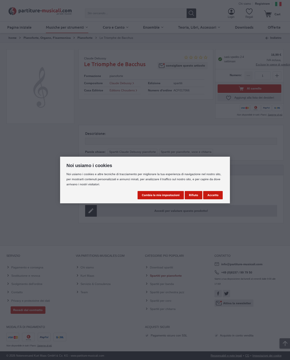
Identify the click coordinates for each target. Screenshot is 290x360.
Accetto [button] (212, 195)
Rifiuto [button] (193, 195)
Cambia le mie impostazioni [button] (161, 195)
